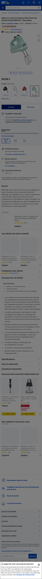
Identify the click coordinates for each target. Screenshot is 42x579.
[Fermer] (39, 565)
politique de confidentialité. (26, 575)
